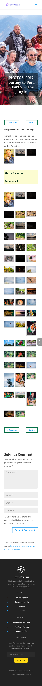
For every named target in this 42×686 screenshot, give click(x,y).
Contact (22, 611)
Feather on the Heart (21, 623)
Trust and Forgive (22, 627)
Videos (22, 606)
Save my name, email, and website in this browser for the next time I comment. (18, 520)
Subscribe (21, 660)
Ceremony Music (22, 602)
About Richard (22, 598)
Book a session (22, 631)
